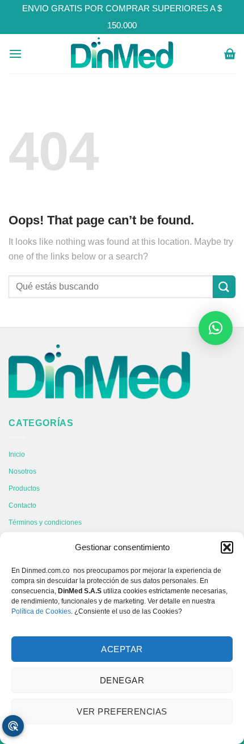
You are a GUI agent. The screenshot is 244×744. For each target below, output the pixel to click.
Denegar (122, 680)
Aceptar (121, 649)
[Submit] (224, 286)
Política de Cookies (41, 611)
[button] (227, 547)
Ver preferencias (122, 711)
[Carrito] (229, 53)
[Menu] (15, 53)
